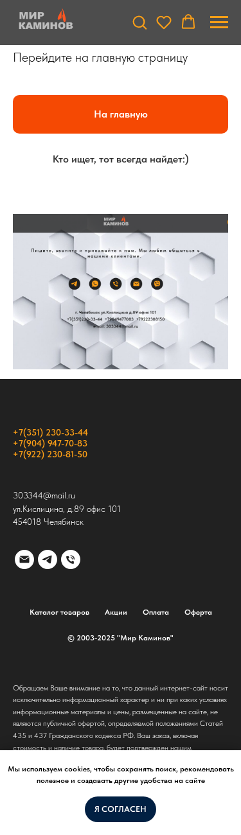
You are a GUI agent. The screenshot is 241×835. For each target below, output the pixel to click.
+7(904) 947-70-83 (50, 443)
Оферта (198, 612)
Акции (116, 612)
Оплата (156, 612)
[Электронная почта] (24, 559)
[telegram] (47, 559)
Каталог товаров (59, 612)
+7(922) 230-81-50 (50, 454)
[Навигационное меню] (219, 22)
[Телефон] (70, 559)
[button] (139, 22)
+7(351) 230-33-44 (50, 432)
